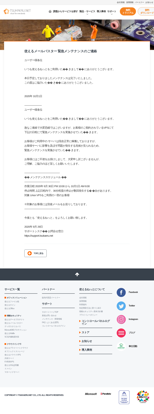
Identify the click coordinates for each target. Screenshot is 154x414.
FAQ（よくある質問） (51, 322)
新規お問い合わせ (49, 315)
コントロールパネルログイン (53, 326)
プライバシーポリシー (88, 315)
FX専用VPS (9, 362)
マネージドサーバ (12, 372)
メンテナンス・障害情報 (52, 319)
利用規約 (82, 305)
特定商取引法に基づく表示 (90, 308)
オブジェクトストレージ (14, 351)
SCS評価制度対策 (12, 337)
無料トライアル (128, 11)
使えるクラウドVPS (13, 355)
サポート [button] (111, 11)
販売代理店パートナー (51, 298)
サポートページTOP (50, 312)
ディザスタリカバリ (13, 326)
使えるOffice (9, 308)
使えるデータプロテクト (14, 320)
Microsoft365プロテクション (16, 330)
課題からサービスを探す (65, 11)
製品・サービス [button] (87, 11)
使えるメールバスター (14, 323)
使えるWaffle (10, 333)
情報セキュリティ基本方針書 (91, 311)
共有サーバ (9, 358)
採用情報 (82, 301)
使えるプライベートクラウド (16, 348)
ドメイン (8, 369)
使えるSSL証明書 (12, 365)
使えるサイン (10, 305)
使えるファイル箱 (12, 302)
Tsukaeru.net (25, 395)
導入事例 (101, 11)
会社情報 (82, 298)
